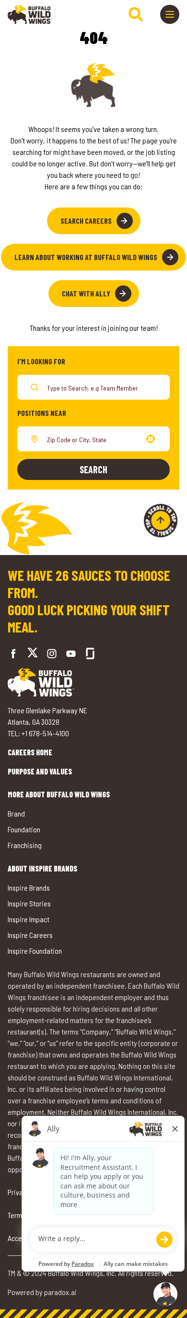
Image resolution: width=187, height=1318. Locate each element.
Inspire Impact (28, 919)
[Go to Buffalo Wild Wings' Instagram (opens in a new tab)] (52, 653)
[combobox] (91, 439)
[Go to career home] (30, 14)
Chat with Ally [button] (86, 293)
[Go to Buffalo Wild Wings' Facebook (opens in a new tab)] (13, 653)
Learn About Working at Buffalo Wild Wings (85, 256)
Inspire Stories (29, 903)
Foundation (24, 829)
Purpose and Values (40, 771)
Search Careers (86, 220)
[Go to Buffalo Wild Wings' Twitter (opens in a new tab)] (32, 653)
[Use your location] (150, 439)
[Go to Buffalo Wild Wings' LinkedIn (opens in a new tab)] (71, 653)
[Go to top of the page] (160, 520)
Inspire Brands (29, 887)
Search (93, 469)
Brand (16, 813)
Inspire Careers (30, 934)
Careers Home (30, 752)
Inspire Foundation (35, 950)
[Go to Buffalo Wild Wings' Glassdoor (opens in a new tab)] (90, 653)
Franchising (25, 845)
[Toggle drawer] (169, 14)
